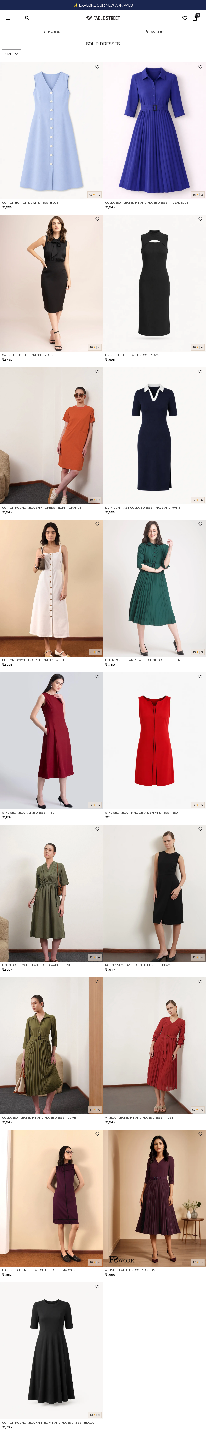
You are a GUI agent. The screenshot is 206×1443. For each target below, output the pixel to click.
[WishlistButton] (97, 66)
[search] (27, 18)
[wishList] (185, 18)
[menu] (8, 18)
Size (8, 54)
